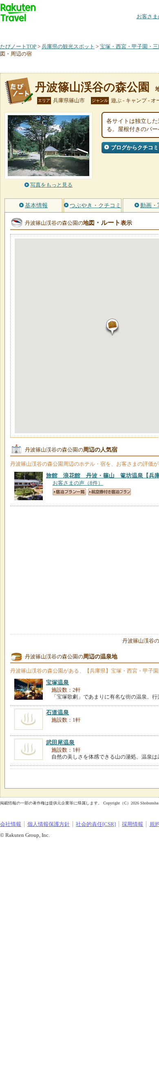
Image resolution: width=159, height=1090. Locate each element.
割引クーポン (129, 30)
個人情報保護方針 (48, 824)
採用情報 (132, 824)
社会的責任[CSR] (96, 824)
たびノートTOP (18, 46)
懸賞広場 (95, 30)
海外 (62, 30)
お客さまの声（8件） (78, 483)
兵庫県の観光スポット (68, 46)
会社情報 (10, 824)
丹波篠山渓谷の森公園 (92, 87)
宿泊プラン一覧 (69, 491)
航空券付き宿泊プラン (109, 491)
